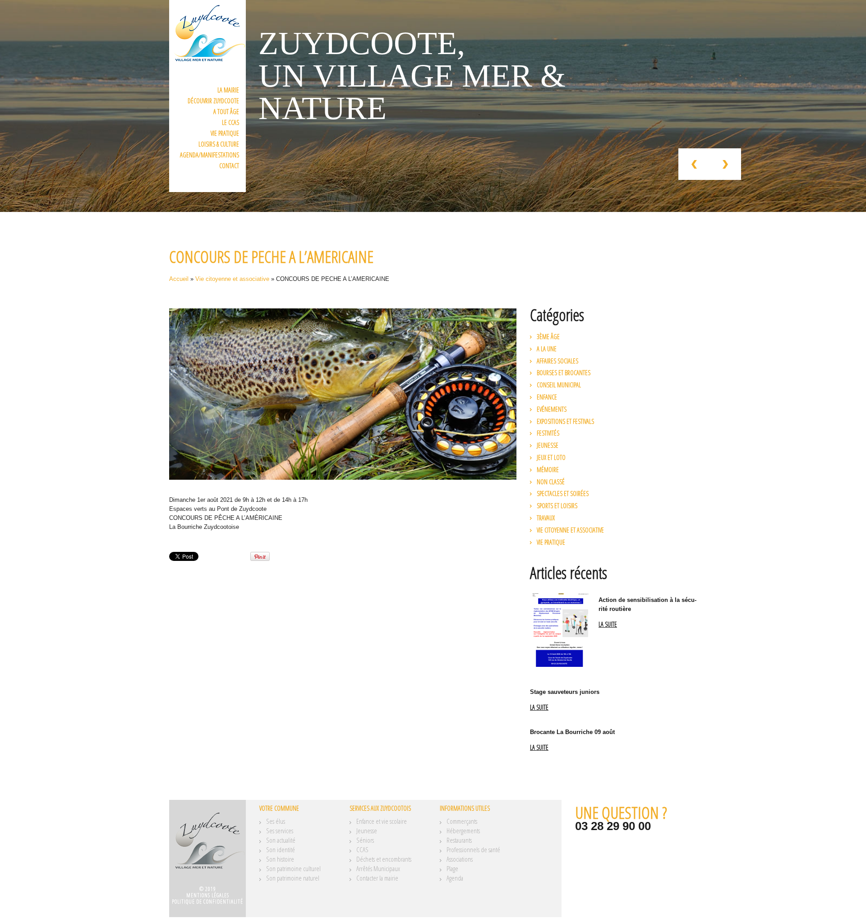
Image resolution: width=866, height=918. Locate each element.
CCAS (362, 849)
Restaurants (459, 840)
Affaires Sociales (557, 361)
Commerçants (462, 821)
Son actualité (280, 840)
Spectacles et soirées (563, 493)
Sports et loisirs (557, 505)
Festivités (548, 433)
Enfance (547, 397)
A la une (547, 348)
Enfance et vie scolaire (381, 821)
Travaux (546, 518)
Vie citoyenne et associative (232, 278)
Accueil (179, 278)
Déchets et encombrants (383, 858)
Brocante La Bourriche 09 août (572, 732)
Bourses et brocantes (563, 372)
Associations (460, 858)
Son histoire (280, 858)
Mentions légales (207, 895)
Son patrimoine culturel (293, 868)
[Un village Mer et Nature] (207, 846)
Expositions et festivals (565, 421)
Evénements (552, 409)
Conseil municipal (559, 385)
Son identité (280, 849)
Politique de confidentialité (207, 901)
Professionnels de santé (473, 849)
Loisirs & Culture (218, 144)
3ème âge (548, 336)
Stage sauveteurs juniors (564, 691)
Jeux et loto (551, 457)
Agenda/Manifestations (209, 155)
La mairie (228, 90)
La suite (608, 625)
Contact (229, 165)
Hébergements (463, 830)
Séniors (365, 840)
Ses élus (275, 821)
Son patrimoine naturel (292, 877)
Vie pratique (225, 133)
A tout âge (226, 111)
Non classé (551, 481)
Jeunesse (547, 445)
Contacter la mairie (377, 877)
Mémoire (548, 469)
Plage (452, 868)
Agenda (455, 877)
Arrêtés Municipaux (378, 868)
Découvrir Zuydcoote (213, 100)
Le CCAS (230, 122)
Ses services (279, 830)
